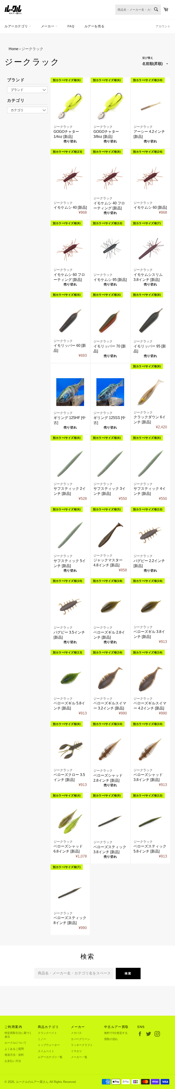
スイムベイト (46, 1051)
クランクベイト (47, 1033)
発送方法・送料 (14, 1054)
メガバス (76, 1033)
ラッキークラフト (82, 1045)
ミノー (42, 1039)
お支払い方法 (13, 1061)
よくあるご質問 (14, 1048)
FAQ (71, 26)
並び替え (147, 57)
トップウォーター (49, 1045)
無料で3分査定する (116, 1033)
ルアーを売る (95, 26)
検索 (128, 973)
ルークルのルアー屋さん (32, 1082)
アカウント (163, 26)
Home (13, 49)
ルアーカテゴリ (17, 26)
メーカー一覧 (79, 1057)
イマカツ (76, 1051)
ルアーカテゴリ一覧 (50, 1057)
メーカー (48, 26)
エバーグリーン (80, 1039)
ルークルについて (15, 1042)
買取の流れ (111, 1039)
